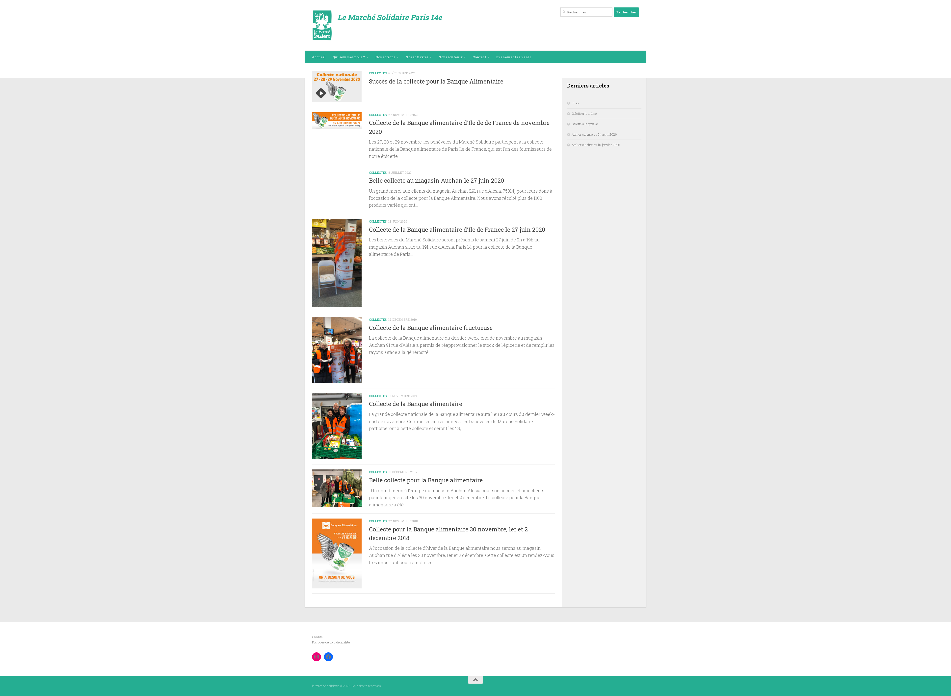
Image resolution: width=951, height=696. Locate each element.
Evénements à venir (513, 57)
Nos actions (385, 57)
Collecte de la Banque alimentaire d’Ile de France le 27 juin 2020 (457, 229)
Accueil (319, 57)
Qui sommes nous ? (349, 57)
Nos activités (416, 57)
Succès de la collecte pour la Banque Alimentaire (436, 81)
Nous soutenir (450, 57)
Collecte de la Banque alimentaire (415, 403)
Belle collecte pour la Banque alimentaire (426, 480)
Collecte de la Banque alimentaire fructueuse (431, 327)
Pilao (575, 103)
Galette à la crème (584, 113)
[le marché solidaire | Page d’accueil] (322, 25)
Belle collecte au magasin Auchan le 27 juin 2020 (436, 180)
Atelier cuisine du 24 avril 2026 (594, 134)
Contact (479, 57)
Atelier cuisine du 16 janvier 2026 (596, 145)
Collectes (378, 73)
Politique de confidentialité (331, 642)
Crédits (317, 637)
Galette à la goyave (585, 124)
